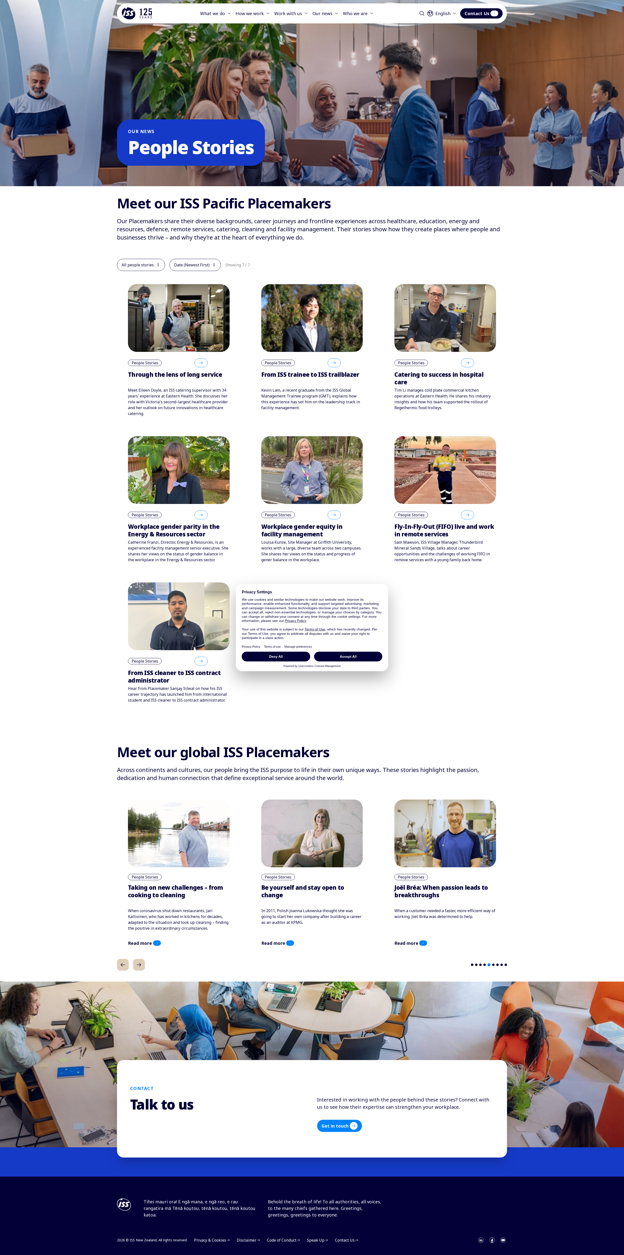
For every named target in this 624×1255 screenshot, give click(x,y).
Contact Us (477, 13)
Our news (322, 13)
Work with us (288, 13)
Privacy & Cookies (210, 1240)
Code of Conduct (281, 1240)
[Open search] (422, 13)
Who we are (355, 13)
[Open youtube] (503, 1240)
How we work (249, 13)
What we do (212, 13)
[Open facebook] (492, 1240)
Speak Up (315, 1240)
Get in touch (335, 1126)
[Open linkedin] (481, 1240)
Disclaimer (246, 1240)
